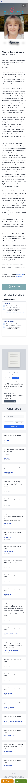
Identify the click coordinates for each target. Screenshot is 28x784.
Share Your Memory (10, 401)
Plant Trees (19, 315)
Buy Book (15, 378)
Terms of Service (18, 777)
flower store (19, 276)
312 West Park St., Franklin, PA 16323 (15, 312)
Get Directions (8, 315)
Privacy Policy (10, 777)
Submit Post (14, 426)
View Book (7, 378)
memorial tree (20, 274)
